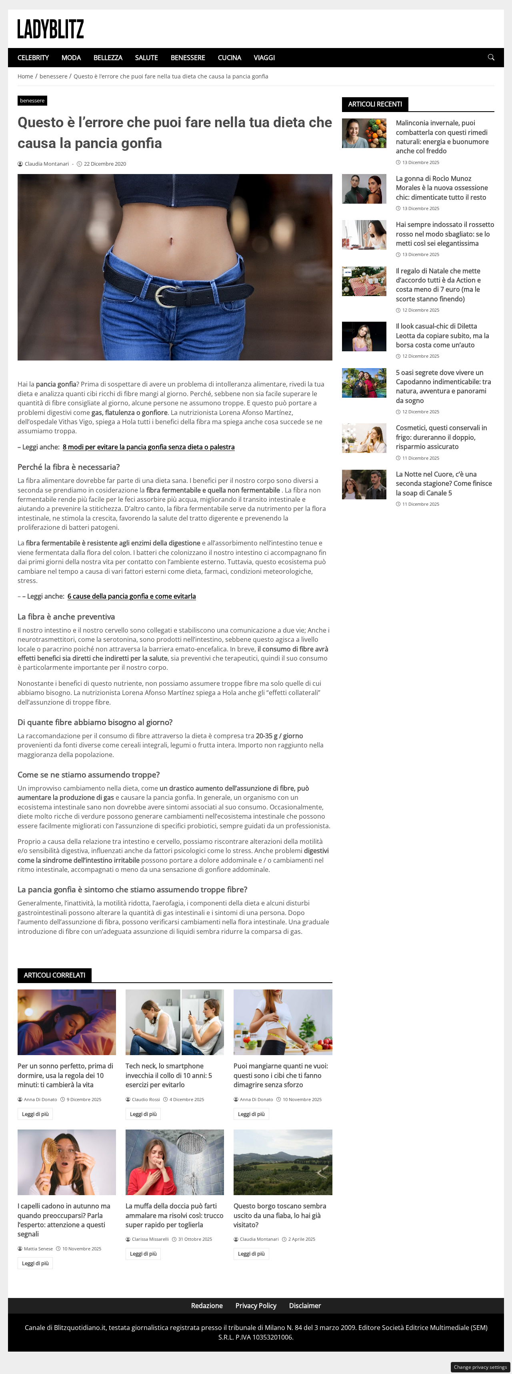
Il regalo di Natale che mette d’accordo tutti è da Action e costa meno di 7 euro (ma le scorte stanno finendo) (438, 284)
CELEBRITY (33, 57)
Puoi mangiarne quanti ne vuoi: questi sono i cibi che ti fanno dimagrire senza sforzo (281, 1075)
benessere (32, 100)
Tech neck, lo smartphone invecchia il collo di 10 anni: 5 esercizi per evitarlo (169, 1075)
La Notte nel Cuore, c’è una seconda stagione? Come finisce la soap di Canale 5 (444, 483)
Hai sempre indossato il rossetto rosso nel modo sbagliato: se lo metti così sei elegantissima (445, 234)
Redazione (207, 1305)
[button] (491, 57)
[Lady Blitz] (51, 28)
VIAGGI (264, 57)
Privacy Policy (256, 1305)
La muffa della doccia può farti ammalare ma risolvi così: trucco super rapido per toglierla (175, 1215)
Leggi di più (35, 1114)
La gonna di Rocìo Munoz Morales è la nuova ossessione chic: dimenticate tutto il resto (442, 188)
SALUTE (146, 57)
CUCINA (229, 57)
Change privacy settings (480, 1367)
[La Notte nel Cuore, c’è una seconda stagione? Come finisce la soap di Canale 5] (364, 484)
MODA (71, 57)
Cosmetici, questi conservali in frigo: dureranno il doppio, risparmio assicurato (441, 437)
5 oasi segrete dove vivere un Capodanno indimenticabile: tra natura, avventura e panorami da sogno (443, 386)
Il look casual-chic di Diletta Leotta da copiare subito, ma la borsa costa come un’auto (442, 335)
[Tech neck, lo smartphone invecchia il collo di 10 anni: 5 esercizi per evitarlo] (175, 1022)
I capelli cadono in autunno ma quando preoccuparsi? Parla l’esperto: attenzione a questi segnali (64, 1220)
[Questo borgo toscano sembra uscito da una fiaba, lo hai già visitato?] (283, 1162)
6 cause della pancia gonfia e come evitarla (132, 596)
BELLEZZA (108, 57)
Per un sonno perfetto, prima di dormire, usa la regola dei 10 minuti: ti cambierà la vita (65, 1075)
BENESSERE (188, 57)
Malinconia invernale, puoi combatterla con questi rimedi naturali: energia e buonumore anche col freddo (442, 136)
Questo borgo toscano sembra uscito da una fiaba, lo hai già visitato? (280, 1215)
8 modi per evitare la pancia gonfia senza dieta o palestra (149, 447)
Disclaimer (305, 1305)
